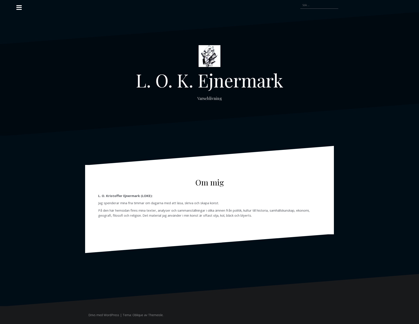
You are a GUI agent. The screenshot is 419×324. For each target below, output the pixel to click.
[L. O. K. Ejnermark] (209, 57)
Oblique (137, 315)
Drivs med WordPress (103, 315)
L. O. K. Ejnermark (209, 80)
